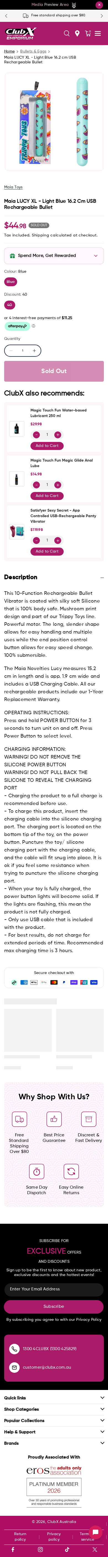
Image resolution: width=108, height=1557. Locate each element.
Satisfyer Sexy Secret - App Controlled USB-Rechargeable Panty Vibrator (63, 516)
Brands (11, 1443)
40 (11, 306)
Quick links (15, 1398)
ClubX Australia (61, 1522)
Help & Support (19, 1432)
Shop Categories (21, 1409)
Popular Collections (24, 1421)
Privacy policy (54, 1537)
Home (9, 51)
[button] (67, 33)
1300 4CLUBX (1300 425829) (50, 1349)
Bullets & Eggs (33, 51)
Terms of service (88, 1537)
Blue (12, 283)
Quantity (12, 339)
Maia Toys (13, 187)
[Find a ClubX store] (77, 33)
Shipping (40, 235)
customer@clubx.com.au (47, 1367)
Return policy (20, 1537)
